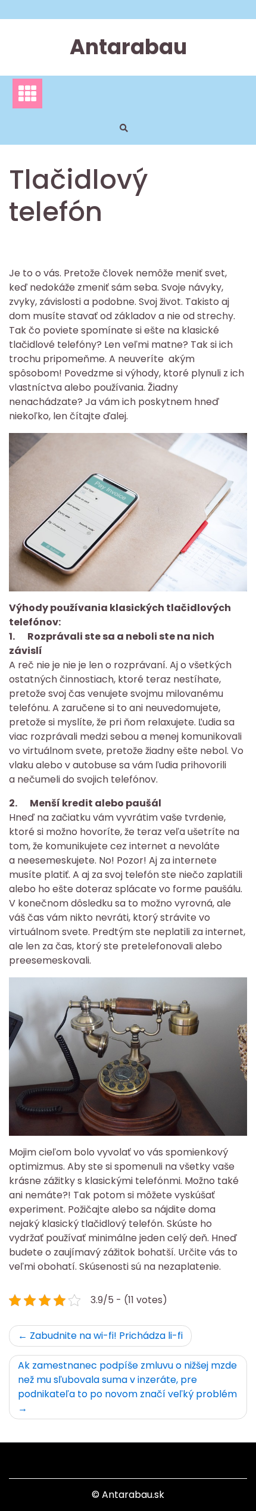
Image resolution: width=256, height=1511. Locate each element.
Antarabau (128, 46)
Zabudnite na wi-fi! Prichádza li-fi (106, 1335)
